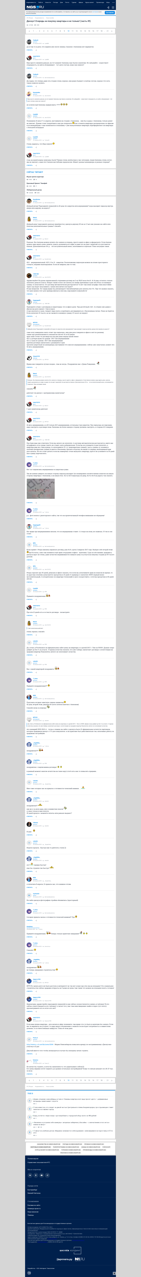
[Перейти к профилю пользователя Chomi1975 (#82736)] (29, 358)
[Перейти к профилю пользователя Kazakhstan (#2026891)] (29, 201)
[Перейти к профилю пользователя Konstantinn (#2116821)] (29, 94)
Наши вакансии (33, 1212)
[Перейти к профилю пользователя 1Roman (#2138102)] (29, 824)
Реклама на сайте (34, 1205)
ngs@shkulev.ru (52, 1238)
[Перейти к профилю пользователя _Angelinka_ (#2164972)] (29, 744)
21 (108, 31)
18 (101, 31)
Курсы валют (89, 2)
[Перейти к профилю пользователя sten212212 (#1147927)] (29, 57)
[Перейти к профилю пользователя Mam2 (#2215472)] (29, 219)
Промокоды (100, 2)
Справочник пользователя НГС (39, 1162)
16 (93, 31)
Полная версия (33, 1159)
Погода (55, 2)
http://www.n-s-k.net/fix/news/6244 (40, 1044)
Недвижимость (31, 2)
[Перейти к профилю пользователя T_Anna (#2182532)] (29, 464)
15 (89, 31)
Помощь (31, 1215)
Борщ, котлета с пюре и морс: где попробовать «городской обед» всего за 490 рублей (64, 1116)
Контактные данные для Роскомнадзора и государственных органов (50, 1223)
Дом (61, 2)
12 (77, 31)
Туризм (74, 2)
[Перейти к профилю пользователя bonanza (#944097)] (29, 1061)
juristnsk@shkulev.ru (78, 1240)
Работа (40, 2)
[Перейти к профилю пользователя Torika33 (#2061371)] (29, 41)
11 (72, 31)
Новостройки (50, 18)
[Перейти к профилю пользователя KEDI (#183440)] (29, 697)
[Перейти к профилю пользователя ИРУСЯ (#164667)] (29, 324)
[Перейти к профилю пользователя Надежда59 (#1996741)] (29, 302)
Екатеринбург (32, 1190)
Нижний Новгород (34, 1193)
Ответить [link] (30, 50)
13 (81, 31)
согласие (95, 12)
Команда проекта (34, 1208)
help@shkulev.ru (42, 1242)
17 (97, 31)
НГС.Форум (30, 18)
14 (85, 31)
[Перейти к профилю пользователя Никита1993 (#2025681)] (29, 981)
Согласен (110, 13)
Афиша (81, 2)
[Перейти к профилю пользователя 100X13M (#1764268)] (29, 275)
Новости (48, 2)
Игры (108, 2)
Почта (67, 2)
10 (68, 31)
